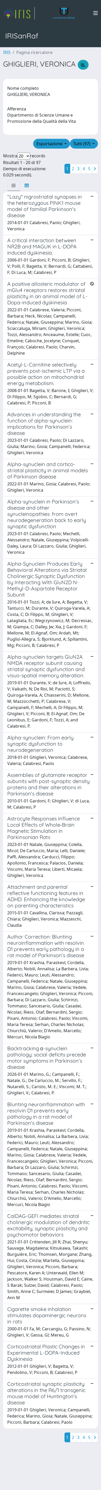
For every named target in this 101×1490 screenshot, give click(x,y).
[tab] (13, 185)
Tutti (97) (82, 143)
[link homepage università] (64, 13)
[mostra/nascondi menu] (95, 13)
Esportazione (50, 143)
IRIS (7, 52)
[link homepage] (19, 13)
